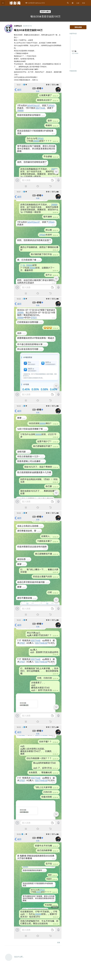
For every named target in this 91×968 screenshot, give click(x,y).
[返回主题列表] (3, 3)
